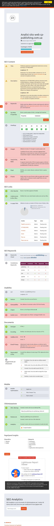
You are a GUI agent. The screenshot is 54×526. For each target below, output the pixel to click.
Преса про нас (24, 240)
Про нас (23, 237)
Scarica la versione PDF (27, 52)
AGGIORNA (37, 43)
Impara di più (23, 5)
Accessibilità (32, 443)
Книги (22, 233)
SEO (30, 446)
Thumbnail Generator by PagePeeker (12, 525)
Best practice (32, 444)
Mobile (7, 443)
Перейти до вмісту (26, 224)
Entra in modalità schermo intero (27, 457)
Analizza (7, 454)
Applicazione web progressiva (36, 447)
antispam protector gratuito (34, 345)
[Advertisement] (34, 23)
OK (48, 2)
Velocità (7, 441)
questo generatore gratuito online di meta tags (37, 106)
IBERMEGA (8, 522)
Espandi (46, 119)
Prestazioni (32, 441)
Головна (23, 230)
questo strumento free (39, 74)
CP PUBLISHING (25, 227)
